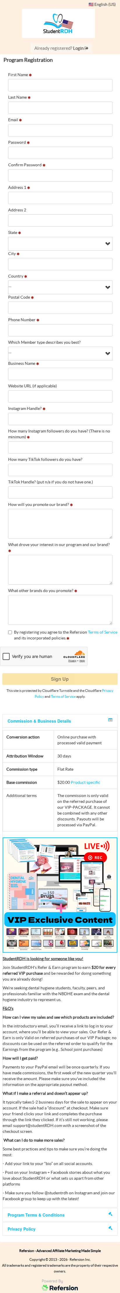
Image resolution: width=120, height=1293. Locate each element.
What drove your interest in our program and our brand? (59, 544)
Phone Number (22, 319)
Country (16, 276)
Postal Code (19, 297)
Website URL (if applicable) (32, 386)
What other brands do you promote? (41, 590)
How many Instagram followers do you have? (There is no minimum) (59, 434)
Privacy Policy (22, 1229)
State (13, 232)
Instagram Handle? (25, 408)
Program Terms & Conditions (36, 1215)
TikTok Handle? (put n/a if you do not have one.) (50, 482)
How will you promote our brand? (39, 504)
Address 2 (17, 210)
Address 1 (17, 187)
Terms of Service (102, 632)
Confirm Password (25, 165)
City (12, 253)
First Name (18, 74)
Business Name (22, 363)
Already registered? (59, 48)
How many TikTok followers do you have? (45, 459)
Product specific (85, 782)
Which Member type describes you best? (44, 342)
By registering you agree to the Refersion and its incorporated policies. (65, 635)
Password (17, 142)
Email (13, 119)
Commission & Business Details (39, 721)
